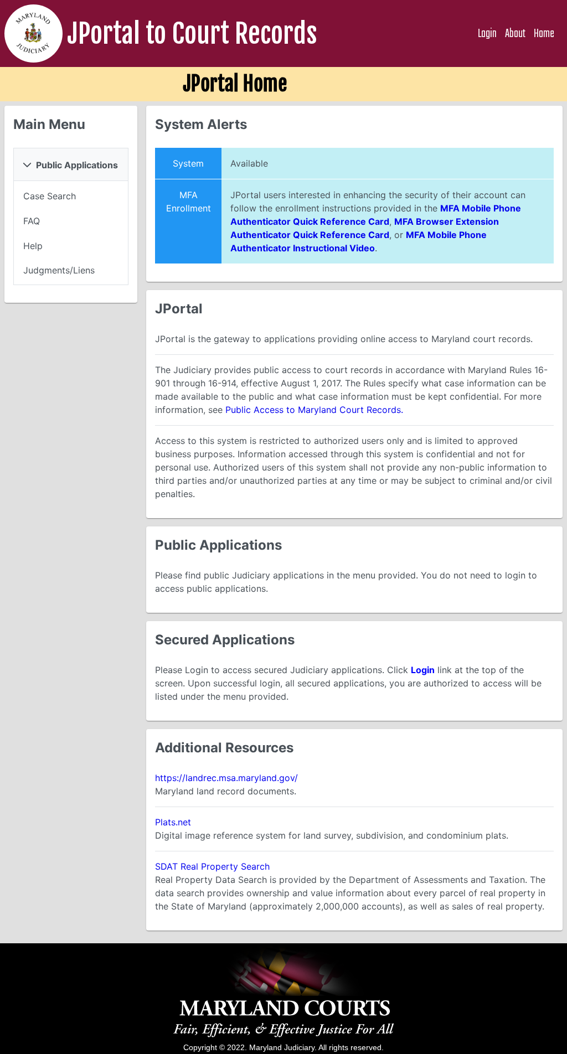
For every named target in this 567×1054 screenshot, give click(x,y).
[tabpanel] (70, 233)
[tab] (70, 164)
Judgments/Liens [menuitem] (59, 270)
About (515, 33)
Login (487, 33)
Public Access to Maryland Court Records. (314, 409)
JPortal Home (235, 83)
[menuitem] (71, 196)
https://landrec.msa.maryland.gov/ (226, 777)
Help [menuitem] (33, 245)
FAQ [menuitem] (31, 220)
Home (544, 33)
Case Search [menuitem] (49, 196)
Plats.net (173, 822)
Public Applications (77, 164)
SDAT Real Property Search (212, 866)
